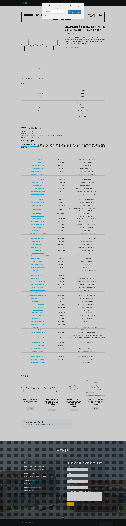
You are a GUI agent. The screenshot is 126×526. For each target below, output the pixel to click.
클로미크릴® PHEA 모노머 (38, 342)
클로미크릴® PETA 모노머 (38, 337)
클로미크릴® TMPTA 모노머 (37, 354)
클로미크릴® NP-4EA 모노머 (37, 321)
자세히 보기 (30, 408)
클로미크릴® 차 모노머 (37, 182)
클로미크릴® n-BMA (38, 261)
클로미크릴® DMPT (38, 213)
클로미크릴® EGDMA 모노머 (37, 221)
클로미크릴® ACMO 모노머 (37, 275)
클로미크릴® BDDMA (38, 168)
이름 (68, 467)
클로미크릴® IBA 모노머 (38, 241)
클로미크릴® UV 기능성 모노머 (38, 362)
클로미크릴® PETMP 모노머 (37, 264)
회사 (68, 485)
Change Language (74, 12)
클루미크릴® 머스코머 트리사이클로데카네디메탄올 (38, 256)
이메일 (69, 473)
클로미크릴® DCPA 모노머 (38, 188)
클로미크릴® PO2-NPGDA (37, 345)
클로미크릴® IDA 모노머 (38, 312)
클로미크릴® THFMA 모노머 (37, 273)
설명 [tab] (23, 78)
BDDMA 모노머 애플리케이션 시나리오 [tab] (35, 78)
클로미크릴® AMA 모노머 (38, 165)
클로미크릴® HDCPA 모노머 (37, 238)
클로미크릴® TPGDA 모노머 (37, 359)
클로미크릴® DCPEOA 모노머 (38, 278)
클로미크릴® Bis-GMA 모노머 (38, 174)
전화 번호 (69, 479)
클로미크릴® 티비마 (38, 270)
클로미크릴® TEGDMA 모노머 (38, 348)
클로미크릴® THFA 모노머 (38, 351)
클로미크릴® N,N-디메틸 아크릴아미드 (38, 258)
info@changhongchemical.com (29, 146)
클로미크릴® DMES (38, 209)
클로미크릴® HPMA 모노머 (37, 304)
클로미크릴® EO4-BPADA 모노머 (38, 236)
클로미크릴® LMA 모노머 (38, 318)
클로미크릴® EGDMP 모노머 (37, 224)
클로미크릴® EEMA (37, 219)
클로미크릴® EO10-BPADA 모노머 (38, 233)
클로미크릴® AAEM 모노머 (37, 160)
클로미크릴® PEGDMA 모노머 (38, 332)
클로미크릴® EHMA (38, 227)
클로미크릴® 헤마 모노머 (38, 301)
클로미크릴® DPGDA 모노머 (37, 284)
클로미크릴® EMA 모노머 (38, 230)
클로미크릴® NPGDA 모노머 (38, 324)
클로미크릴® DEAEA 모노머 (37, 197)
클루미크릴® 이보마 (38, 310)
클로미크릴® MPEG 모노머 (38, 253)
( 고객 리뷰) (73, 34)
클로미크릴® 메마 (38, 250)
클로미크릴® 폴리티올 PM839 (38, 267)
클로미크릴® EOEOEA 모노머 (38, 293)
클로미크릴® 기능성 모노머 (74, 47)
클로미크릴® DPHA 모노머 (37, 287)
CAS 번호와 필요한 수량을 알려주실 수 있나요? (80, 491)
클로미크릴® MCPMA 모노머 (37, 247)
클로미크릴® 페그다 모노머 (37, 330)
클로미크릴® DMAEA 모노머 (37, 202)
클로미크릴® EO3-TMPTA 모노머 (38, 290)
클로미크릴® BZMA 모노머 (37, 179)
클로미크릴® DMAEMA (37, 205)
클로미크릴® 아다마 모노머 (37, 162)
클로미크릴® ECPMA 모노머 (37, 216)
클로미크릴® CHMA (38, 185)
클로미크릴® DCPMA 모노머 (37, 194)
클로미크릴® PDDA (37, 327)
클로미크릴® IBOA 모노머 (37, 307)
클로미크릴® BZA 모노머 (38, 177)
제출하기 (70, 504)
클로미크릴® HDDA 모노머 (37, 298)
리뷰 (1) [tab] (48, 78)
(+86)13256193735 (33, 480)
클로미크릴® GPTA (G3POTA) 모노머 (37, 295)
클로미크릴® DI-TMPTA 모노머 (37, 281)
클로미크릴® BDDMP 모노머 (38, 171)
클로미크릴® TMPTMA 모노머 (38, 356)
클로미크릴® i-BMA (38, 244)
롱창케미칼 (29, 522)
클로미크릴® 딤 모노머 (37, 199)
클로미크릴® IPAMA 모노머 (37, 315)
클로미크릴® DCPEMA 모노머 (38, 191)
